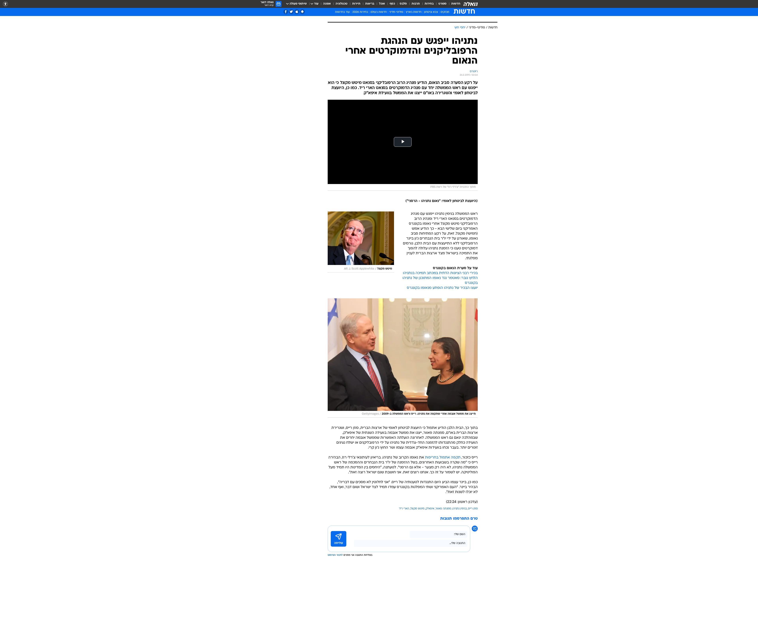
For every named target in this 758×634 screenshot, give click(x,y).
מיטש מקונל (417, 551)
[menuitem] (453, 4)
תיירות (356, 3)
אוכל (382, 3)
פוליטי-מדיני (396, 12)
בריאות (369, 3)
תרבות (416, 3)
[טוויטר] (291, 11)
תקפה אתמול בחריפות (443, 500)
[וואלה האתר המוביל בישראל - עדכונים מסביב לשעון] (470, 4)
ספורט (442, 3)
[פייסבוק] (285, 11)
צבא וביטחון (431, 12)
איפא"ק (430, 551)
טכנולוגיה (341, 3)
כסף (392, 3)
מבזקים (445, 12)
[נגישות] (5, 4)
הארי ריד (404, 551)
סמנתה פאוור (443, 551)
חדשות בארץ (413, 12)
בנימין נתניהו (459, 551)
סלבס (403, 3)
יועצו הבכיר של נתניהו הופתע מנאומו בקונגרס (442, 330)
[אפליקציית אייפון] (296, 11)
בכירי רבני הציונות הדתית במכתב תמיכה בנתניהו (440, 315)
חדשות (455, 3)
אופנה (327, 3)
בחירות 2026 (360, 12)
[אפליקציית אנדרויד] (302, 11)
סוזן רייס (473, 551)
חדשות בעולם (379, 12)
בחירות (429, 3)
